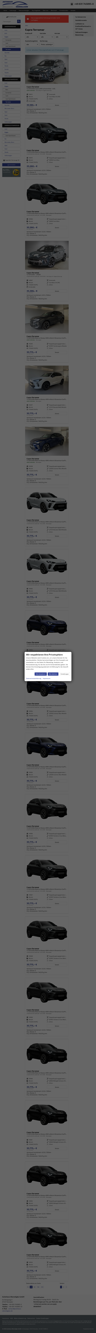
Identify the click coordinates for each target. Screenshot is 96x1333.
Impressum (46, 678)
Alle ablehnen (53, 674)
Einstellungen (65, 674)
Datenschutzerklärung (33, 678)
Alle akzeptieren (41, 674)
